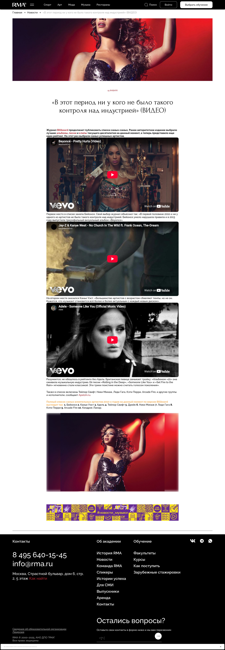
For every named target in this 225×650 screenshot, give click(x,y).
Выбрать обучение (196, 4)
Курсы (139, 559)
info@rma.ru (32, 563)
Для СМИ (105, 585)
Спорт (47, 4)
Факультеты (145, 553)
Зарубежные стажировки (157, 572)
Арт (59, 4)
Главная (17, 12)
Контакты (105, 604)
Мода (71, 4)
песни (72, 133)
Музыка (85, 4)
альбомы (62, 133)
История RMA (109, 553)
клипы (83, 133)
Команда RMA (109, 566)
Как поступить (147, 566)
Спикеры (105, 572)
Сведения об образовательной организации (39, 629)
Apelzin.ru (84, 395)
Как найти (38, 578)
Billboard (62, 130)
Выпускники (108, 591)
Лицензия (18, 632)
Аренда (103, 598)
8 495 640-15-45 (39, 554)
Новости (32, 12)
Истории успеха (111, 578)
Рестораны (103, 4)
